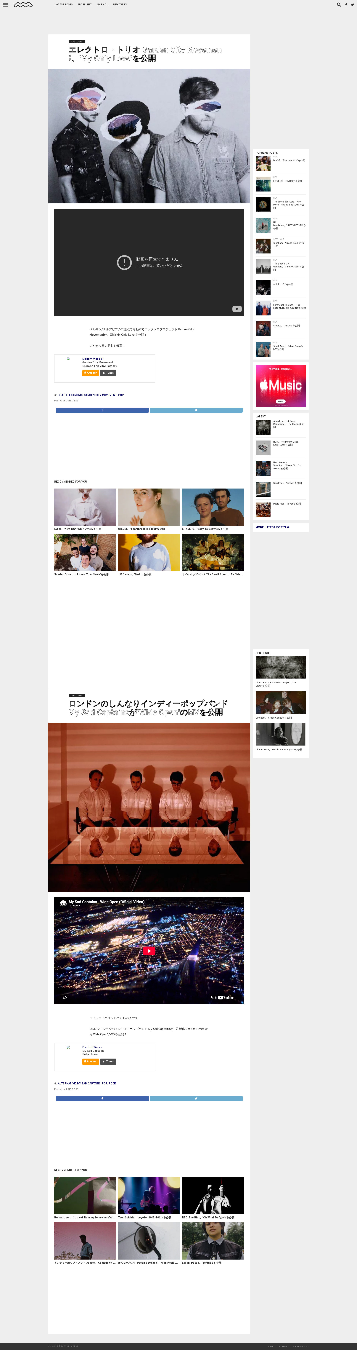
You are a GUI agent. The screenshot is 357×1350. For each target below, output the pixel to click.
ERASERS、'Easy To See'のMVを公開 (205, 529)
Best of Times (92, 1047)
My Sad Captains (89, 1084)
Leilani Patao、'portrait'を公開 (201, 1263)
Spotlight (85, 4)
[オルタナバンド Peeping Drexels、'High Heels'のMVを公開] (149, 1259)
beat (61, 395)
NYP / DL (102, 4)
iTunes (109, 373)
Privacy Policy (300, 1347)
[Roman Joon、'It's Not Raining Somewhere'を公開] (85, 1213)
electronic (74, 395)
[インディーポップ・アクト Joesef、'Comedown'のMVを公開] (85, 1259)
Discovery (120, 4)
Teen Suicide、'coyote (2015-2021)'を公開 (144, 1218)
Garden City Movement (100, 395)
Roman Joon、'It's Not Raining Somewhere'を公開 (86, 1218)
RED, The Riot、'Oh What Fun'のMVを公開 (208, 1218)
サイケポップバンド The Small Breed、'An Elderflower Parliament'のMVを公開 (230, 574)
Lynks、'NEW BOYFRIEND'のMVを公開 (77, 529)
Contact (284, 1347)
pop (121, 395)
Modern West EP (93, 359)
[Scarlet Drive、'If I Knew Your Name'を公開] (85, 570)
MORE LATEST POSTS (271, 527)
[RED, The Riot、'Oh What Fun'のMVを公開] (213, 1213)
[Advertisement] (178, 20)
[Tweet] (196, 409)
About (272, 1347)
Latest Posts (64, 4)
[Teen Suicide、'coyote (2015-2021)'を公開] (149, 1213)
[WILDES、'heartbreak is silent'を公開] (149, 525)
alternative (67, 1084)
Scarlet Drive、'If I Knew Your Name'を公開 (81, 574)
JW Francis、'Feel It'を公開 (134, 574)
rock (112, 1084)
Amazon (91, 373)
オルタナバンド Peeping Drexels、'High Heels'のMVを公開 (153, 1263)
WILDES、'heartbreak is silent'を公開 (141, 529)
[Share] (102, 409)
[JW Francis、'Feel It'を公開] (149, 570)
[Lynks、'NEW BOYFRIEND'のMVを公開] (85, 525)
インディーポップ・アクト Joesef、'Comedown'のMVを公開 (90, 1263)
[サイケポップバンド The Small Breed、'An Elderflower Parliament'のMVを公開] (213, 570)
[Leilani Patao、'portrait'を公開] (213, 1259)
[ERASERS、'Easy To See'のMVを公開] (213, 525)
